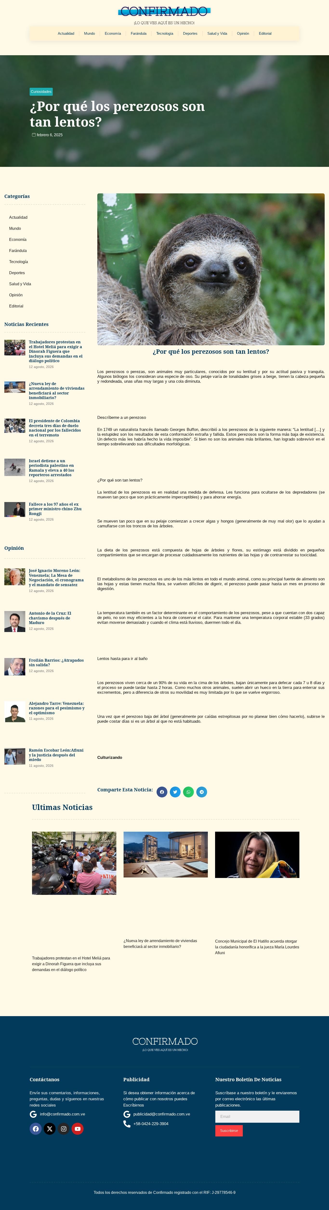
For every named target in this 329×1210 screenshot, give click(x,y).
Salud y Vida (217, 33)
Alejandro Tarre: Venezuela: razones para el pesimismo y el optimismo (57, 708)
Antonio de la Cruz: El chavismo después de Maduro (50, 618)
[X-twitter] (50, 1129)
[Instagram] (64, 1129)
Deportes (190, 33)
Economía (113, 33)
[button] (41, 92)
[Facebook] (36, 1129)
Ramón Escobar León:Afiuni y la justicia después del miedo (56, 755)
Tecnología (164, 33)
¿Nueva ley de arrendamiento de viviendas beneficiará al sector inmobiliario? (57, 391)
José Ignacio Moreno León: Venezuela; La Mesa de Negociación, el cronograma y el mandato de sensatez (56, 577)
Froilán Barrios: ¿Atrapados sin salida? (56, 663)
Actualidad (66, 33)
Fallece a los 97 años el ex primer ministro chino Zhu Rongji (55, 509)
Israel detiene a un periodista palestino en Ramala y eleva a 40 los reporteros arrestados (51, 468)
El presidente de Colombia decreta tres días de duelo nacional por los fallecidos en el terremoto (55, 428)
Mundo (89, 33)
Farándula (138, 33)
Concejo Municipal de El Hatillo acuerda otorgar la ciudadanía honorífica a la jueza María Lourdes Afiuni (257, 947)
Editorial (265, 33)
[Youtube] (78, 1129)
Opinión (243, 33)
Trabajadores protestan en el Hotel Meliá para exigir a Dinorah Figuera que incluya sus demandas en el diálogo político (56, 351)
